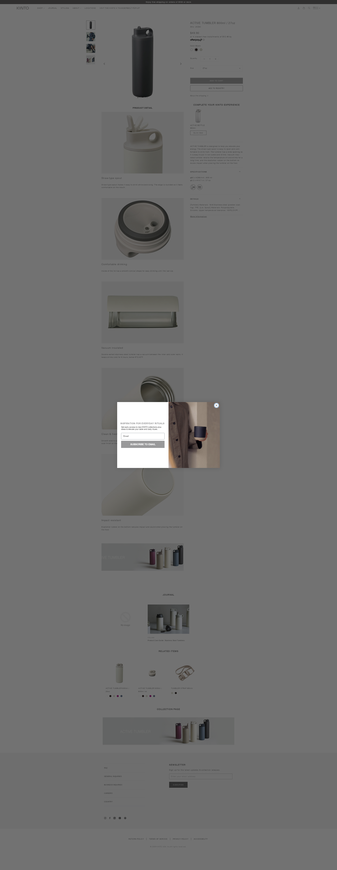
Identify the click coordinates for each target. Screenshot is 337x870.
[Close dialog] (216, 405)
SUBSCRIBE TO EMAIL (142, 444)
